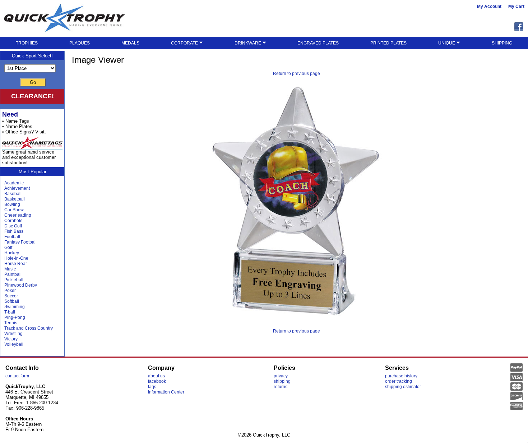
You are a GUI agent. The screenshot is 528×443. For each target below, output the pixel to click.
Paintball (13, 274)
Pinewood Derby (20, 285)
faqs (152, 386)
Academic (14, 182)
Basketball (14, 199)
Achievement (17, 188)
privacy (281, 375)
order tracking (398, 381)
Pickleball (13, 279)
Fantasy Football (20, 242)
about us (156, 375)
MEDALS (130, 43)
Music (10, 269)
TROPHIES (27, 43)
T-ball (9, 312)
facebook (157, 381)
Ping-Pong (14, 317)
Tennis (10, 322)
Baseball (13, 193)
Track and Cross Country (28, 328)
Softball (11, 301)
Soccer (11, 295)
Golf (8, 247)
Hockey (11, 252)
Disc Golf (13, 225)
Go (33, 82)
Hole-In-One (16, 258)
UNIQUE (447, 43)
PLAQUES (79, 43)
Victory (11, 338)
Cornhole (13, 220)
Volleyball (13, 344)
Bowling (12, 204)
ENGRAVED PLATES (318, 43)
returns (280, 386)
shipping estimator (403, 386)
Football (12, 236)
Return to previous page (296, 73)
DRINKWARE (248, 43)
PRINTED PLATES (388, 43)
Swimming (14, 306)
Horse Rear (15, 263)
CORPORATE (185, 43)
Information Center (166, 392)
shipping (282, 381)
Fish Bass (13, 231)
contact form (17, 375)
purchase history (401, 375)
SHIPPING (502, 43)
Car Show (14, 209)
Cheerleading (17, 215)
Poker (10, 290)
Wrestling (13, 333)
